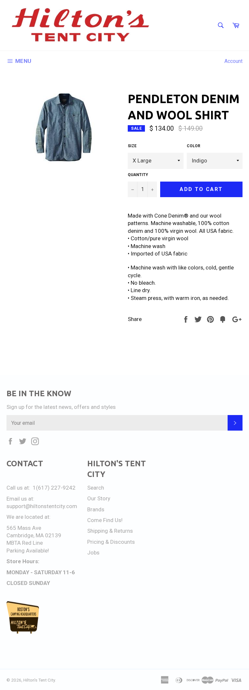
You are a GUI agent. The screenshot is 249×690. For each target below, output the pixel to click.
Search (95, 487)
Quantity (138, 174)
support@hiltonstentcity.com (41, 506)
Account (233, 61)
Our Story (98, 498)
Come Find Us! (105, 520)
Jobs (93, 552)
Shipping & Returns (110, 531)
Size (132, 146)
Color (193, 146)
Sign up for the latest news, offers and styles (61, 407)
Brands (95, 509)
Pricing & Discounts (111, 542)
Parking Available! (27, 550)
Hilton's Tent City (39, 680)
